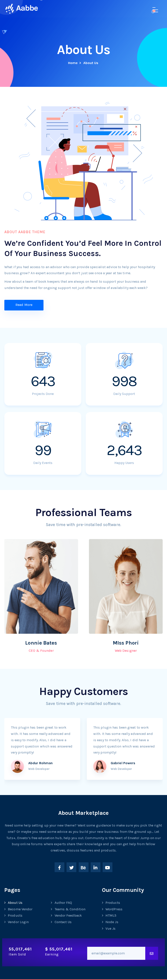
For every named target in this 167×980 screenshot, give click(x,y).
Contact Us (63, 922)
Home (73, 63)
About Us (15, 903)
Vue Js (110, 928)
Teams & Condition (70, 909)
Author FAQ (63, 903)
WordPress (113, 909)
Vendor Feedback (68, 915)
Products (15, 915)
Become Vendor (20, 909)
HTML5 (111, 915)
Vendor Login (18, 922)
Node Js (111, 922)
